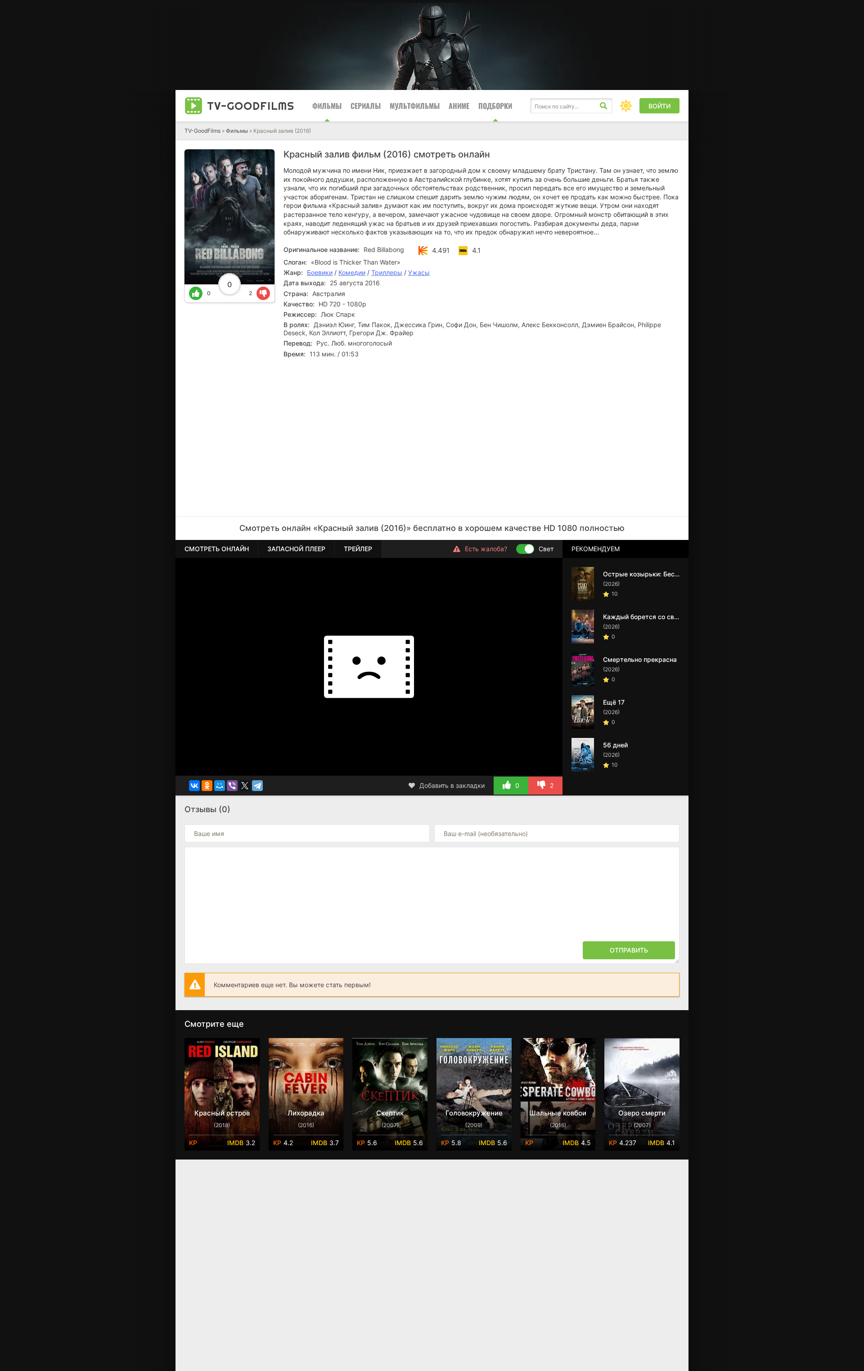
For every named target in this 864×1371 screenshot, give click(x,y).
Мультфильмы (415, 105)
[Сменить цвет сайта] (626, 106)
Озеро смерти (642, 1113)
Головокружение (474, 1113)
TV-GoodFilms (202, 130)
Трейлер (358, 549)
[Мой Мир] (219, 785)
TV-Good (250, 105)
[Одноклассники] (207, 785)
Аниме (459, 105)
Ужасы (419, 272)
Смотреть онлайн (216, 549)
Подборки (495, 105)
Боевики (320, 272)
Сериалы (366, 105)
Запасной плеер (296, 549)
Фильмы (327, 105)
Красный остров (222, 1113)
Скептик (390, 1113)
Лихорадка (306, 1113)
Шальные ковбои (557, 1113)
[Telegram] (257, 785)
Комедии (351, 272)
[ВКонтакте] (194, 785)
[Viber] (232, 785)
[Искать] (603, 105)
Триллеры (386, 272)
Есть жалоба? (486, 549)
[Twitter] (244, 785)
